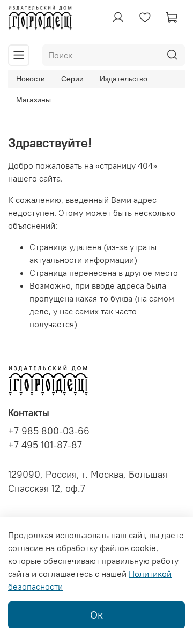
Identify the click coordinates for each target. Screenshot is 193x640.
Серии (72, 78)
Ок (96, 614)
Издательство (123, 78)
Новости (30, 78)
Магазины (33, 99)
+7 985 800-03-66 (49, 431)
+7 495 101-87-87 (45, 445)
